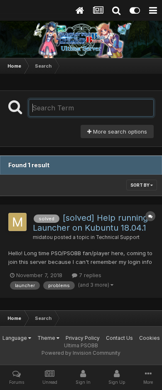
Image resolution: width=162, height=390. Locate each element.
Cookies (149, 338)
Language (15, 338)
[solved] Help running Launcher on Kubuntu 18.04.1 (90, 223)
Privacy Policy (83, 338)
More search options (119, 131)
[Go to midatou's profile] (17, 222)
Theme (46, 338)
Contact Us (119, 338)
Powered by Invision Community (81, 353)
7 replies (89, 275)
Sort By (140, 185)
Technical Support (118, 237)
